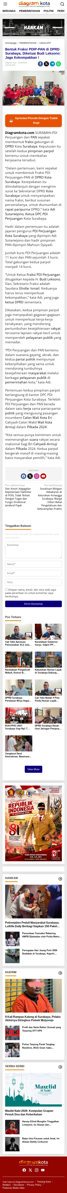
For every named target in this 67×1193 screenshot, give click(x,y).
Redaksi (7, 1185)
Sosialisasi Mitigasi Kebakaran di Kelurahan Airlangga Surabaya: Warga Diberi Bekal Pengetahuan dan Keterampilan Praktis (49, 497)
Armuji (10, 427)
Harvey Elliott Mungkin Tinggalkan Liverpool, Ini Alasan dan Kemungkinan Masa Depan (40, 1123)
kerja (27, 408)
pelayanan (34, 337)
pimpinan (35, 151)
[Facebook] (23, 476)
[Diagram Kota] (34, 3)
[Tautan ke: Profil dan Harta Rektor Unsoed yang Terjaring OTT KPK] (12, 1032)
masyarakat (37, 373)
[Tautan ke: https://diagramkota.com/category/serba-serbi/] (60, 1067)
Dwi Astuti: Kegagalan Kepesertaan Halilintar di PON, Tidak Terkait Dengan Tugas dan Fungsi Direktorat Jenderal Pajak (18, 495)
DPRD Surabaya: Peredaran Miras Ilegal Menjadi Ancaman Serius (18, 699)
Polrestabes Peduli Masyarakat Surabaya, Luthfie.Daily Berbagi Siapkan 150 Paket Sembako (32, 924)
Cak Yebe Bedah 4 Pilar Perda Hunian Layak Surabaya (47, 699)
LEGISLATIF (10, 65)
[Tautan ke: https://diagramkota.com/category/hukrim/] (60, 973)
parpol (49, 151)
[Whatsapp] (58, 63)
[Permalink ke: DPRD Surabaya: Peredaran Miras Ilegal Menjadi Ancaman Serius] (18, 687)
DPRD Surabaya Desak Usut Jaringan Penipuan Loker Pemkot (47, 727)
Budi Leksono (50, 279)
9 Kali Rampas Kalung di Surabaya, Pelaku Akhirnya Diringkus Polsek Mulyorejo (33, 1018)
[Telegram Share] (52, 63)
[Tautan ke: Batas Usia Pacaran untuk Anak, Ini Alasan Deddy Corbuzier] (12, 1143)
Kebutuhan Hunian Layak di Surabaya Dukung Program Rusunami (48, 671)
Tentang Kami (44, 1181)
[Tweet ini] (46, 63)
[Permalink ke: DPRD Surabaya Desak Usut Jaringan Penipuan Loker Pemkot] (48, 715)
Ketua (29, 214)
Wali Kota (45, 422)
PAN (34, 137)
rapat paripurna (17, 209)
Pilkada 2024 (37, 427)
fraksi (29, 142)
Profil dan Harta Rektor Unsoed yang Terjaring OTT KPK (41, 1029)
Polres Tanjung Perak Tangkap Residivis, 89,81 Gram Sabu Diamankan (38, 1046)
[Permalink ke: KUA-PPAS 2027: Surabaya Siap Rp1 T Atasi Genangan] (18, 715)
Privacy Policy (34, 1185)
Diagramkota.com (19, 132)
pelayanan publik (33, 377)
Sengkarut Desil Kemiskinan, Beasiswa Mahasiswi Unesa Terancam (17, 755)
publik (48, 337)
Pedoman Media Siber (14, 1188)
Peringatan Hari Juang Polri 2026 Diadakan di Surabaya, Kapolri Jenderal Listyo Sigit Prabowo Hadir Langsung (41, 952)
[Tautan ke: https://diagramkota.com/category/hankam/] (60, 879)
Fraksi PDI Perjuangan (43, 274)
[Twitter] (30, 476)
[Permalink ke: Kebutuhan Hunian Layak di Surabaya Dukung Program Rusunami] (48, 659)
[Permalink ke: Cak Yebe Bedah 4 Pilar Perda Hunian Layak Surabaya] (48, 687)
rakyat (56, 328)
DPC (38, 214)
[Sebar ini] (40, 63)
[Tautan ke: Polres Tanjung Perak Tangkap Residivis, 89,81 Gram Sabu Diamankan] (12, 1049)
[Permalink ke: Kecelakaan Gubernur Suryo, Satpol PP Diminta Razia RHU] (48, 631)
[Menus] (5, 4)
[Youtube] (43, 476)
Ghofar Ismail (29, 288)
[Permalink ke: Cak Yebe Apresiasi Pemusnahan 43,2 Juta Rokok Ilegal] (18, 631)
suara (33, 439)
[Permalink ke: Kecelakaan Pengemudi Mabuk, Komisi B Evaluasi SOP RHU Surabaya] (18, 659)
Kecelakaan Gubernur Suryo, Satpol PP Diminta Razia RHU (46, 643)
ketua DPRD (14, 302)
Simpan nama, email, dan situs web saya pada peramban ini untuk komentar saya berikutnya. (30, 593)
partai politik (25, 359)
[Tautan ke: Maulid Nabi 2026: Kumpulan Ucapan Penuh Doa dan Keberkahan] (33, 1090)
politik (10, 413)
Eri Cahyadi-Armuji (42, 444)
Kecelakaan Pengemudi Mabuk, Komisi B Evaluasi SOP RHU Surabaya (17, 671)
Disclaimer (19, 1185)
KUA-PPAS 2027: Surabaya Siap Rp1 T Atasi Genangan (16, 727)
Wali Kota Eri (42, 417)
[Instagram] (36, 476)
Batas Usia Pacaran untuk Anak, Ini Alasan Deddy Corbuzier (40, 1140)
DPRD (9, 146)
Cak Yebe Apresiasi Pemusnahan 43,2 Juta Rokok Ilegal (17, 643)
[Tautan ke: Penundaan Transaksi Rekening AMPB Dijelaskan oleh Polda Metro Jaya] (12, 938)
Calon (27, 417)
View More (33, 769)
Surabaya (30, 146)
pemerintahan (16, 382)
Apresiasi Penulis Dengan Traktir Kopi (33, 120)
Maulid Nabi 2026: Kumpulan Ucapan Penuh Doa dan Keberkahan (29, 1112)
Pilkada (21, 448)
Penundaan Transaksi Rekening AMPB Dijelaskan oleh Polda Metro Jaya (40, 935)
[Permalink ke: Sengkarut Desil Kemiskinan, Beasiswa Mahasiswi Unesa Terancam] (18, 743)
